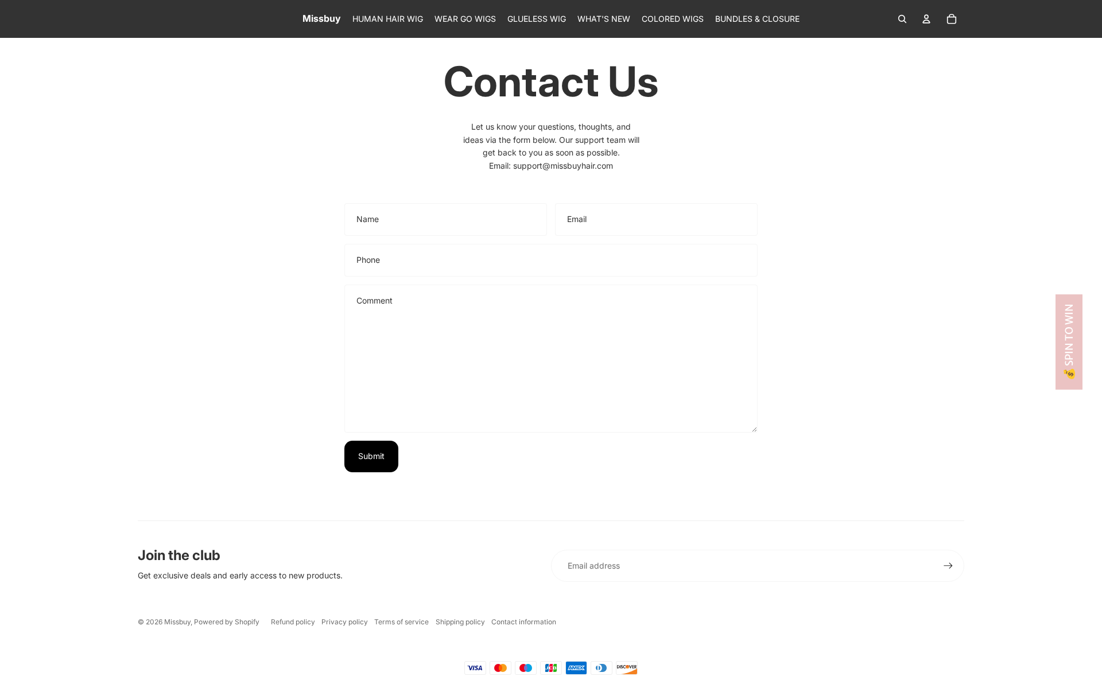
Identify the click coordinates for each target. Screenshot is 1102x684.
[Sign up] (948, 566)
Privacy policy (344, 621)
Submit (371, 456)
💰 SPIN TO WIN (1069, 342)
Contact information (523, 621)
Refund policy (293, 621)
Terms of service (401, 621)
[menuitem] (387, 19)
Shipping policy (460, 621)
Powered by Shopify (226, 621)
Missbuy (177, 621)
